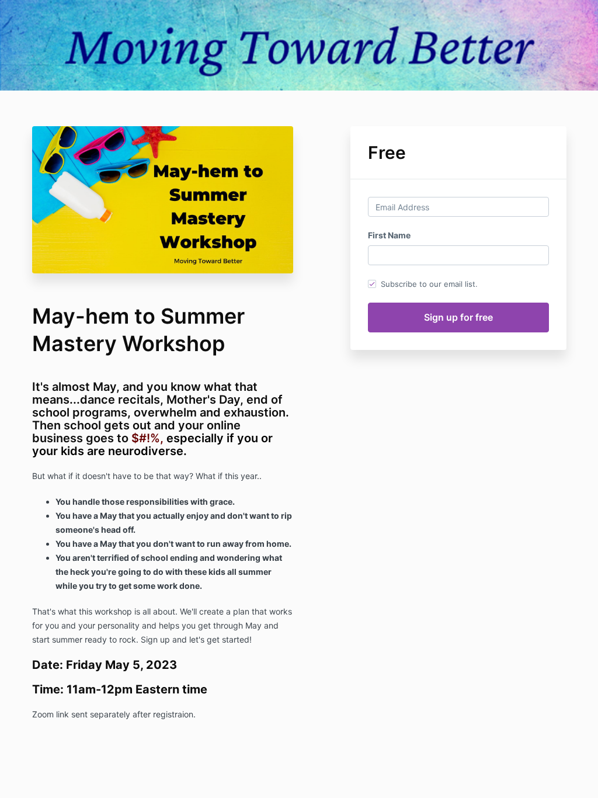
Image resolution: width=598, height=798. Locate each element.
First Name (389, 235)
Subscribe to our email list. (429, 284)
